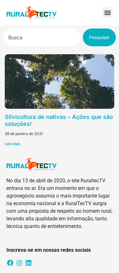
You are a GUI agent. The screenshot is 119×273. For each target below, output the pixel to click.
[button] (107, 12)
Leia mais (12, 144)
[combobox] (41, 37)
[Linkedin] (28, 263)
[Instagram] (19, 263)
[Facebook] (10, 263)
